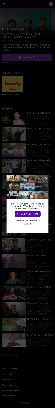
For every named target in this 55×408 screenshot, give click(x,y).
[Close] (46, 178)
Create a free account (27, 214)
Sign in (27, 224)
